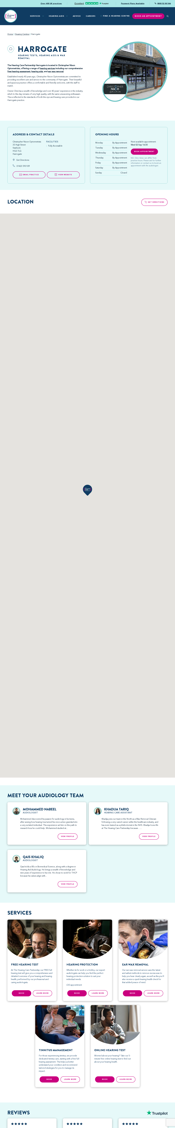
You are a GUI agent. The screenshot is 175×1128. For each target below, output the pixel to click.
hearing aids (37, 72)
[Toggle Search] (167, 16)
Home (10, 34)
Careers (90, 16)
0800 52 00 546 (164, 3)
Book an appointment (148, 16)
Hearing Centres (22, 34)
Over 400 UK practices (51, 3)
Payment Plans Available (132, 3)
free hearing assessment (18, 72)
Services (35, 16)
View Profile (67, 836)
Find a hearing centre (116, 16)
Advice (77, 16)
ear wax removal (56, 72)
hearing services (47, 69)
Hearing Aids (56, 16)
